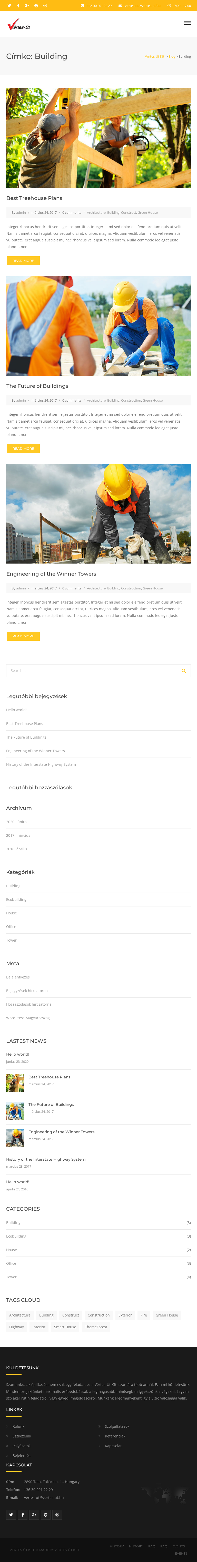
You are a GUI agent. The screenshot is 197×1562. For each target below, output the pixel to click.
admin (21, 212)
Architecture (96, 212)
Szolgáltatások (117, 1426)
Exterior (125, 1315)
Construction (131, 400)
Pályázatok (22, 1445)
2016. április (16, 848)
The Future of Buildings (37, 386)
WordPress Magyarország (28, 1017)
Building (113, 212)
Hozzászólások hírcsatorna (29, 1004)
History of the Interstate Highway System (41, 764)
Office (11, 926)
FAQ (151, 1546)
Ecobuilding (16, 899)
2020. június (16, 821)
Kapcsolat (113, 1445)
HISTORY (117, 1546)
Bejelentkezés (18, 977)
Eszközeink (22, 1436)
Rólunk (18, 1426)
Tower (11, 940)
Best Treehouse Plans (34, 198)
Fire (144, 1315)
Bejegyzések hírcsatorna (27, 990)
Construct (128, 212)
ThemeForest (96, 1326)
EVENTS (178, 1546)
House (11, 913)
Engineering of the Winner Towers (51, 574)
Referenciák (115, 1436)
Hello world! (16, 709)
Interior (39, 1326)
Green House (148, 212)
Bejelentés (22, 1455)
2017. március (18, 835)
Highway (16, 1326)
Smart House (65, 1326)
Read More (23, 261)
